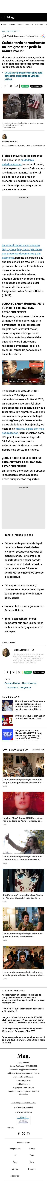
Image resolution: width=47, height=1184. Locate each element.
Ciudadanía (12, 687)
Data (32, 1155)
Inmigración (25, 687)
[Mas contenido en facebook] (18, 1133)
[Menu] (4, 17)
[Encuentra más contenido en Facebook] (5, 86)
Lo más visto (10, 697)
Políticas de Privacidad (23, 1108)
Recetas (32, 1169)
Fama (15, 1162)
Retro (32, 1162)
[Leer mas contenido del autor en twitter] (33, 650)
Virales (15, 1169)
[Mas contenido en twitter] (23, 1133)
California (12, 24)
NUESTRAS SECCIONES (23, 1142)
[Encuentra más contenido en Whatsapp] (17, 86)
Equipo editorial (24, 1062)
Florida (3, 24)
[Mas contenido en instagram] (28, 1133)
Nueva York (29, 24)
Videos (32, 1148)
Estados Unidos (12, 683)
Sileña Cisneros (9, 141)
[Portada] (23, 1060)
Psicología (39, 24)
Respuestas (15, 1148)
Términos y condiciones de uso (23, 1103)
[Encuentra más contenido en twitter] (11, 86)
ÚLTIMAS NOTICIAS (13, 991)
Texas (20, 24)
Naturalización (29, 683)
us (15, 1155)
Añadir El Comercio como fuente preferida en (23, 36)
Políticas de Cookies (23, 1112)
